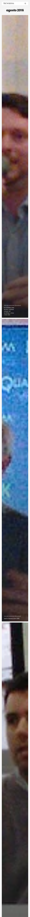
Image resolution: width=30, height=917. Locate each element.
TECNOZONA (8, 3)
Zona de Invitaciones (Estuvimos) (12, 305)
